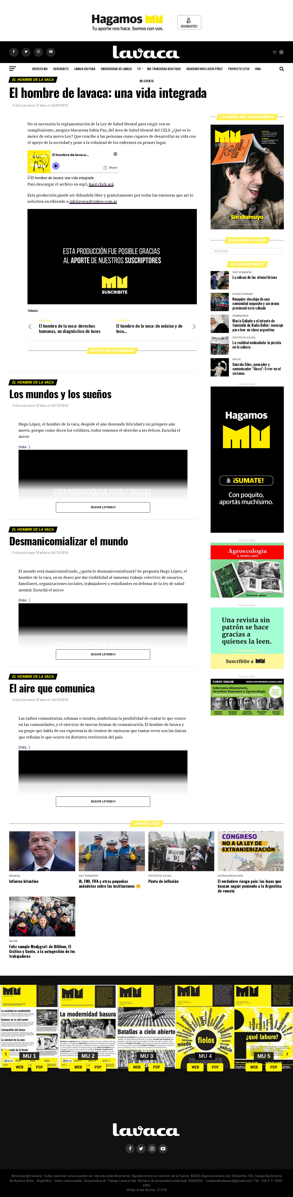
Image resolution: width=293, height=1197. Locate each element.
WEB (19, 1067)
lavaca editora (84, 68)
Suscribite (61, 68)
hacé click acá (101, 184)
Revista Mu (40, 68)
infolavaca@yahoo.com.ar (93, 201)
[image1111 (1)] (112, 303)
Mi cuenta (147, 80)
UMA (258, 68)
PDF (39, 1067)
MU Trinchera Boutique (164, 68)
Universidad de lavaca (116, 68)
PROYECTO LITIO (239, 68)
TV (139, 68)
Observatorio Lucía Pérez (204, 68)
